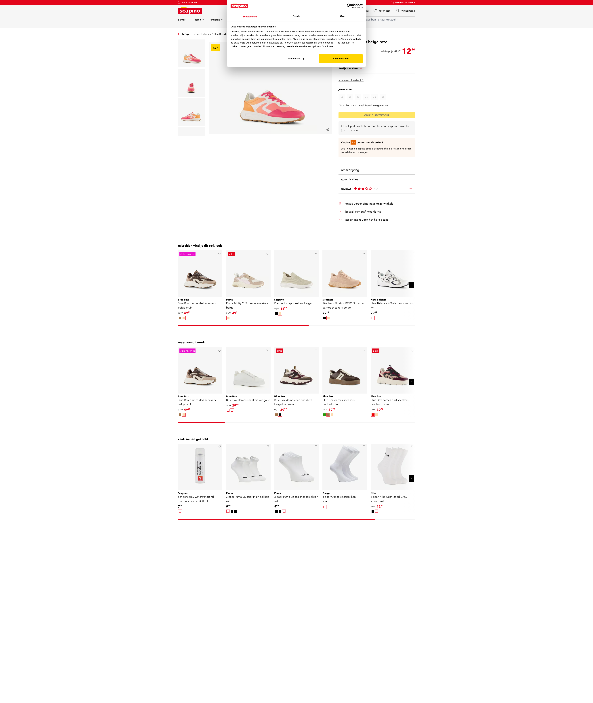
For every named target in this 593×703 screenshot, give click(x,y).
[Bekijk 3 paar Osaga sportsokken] (344, 466)
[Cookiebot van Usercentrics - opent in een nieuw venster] (349, 6)
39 (358, 97)
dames (181, 19)
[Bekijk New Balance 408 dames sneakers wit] (393, 272)
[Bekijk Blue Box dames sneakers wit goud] (248, 369)
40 (366, 97)
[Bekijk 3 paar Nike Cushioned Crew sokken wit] (393, 466)
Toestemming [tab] (250, 16)
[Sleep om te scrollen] (243, 325)
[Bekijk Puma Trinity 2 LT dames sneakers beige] (248, 272)
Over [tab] (342, 16)
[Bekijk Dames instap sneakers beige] (296, 272)
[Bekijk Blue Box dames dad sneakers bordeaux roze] (393, 369)
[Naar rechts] (411, 285)
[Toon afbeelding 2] (191, 83)
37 (341, 97)
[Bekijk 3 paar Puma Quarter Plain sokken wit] (248, 466)
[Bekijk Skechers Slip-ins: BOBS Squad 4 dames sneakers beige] (344, 272)
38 (350, 97)
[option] (180, 318)
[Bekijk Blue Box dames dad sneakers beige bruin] (200, 272)
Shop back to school (405, 2)
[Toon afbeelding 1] (191, 53)
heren (197, 19)
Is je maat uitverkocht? (351, 80)
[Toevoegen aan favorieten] (219, 254)
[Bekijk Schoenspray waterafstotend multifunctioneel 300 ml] (200, 466)
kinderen (215, 19)
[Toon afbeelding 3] (191, 112)
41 (374, 97)
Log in (344, 148)
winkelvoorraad (366, 126)
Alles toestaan (340, 58)
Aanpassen (294, 58)
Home (196, 33)
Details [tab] (296, 16)
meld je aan (393, 148)
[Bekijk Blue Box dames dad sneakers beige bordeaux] (296, 369)
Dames (207, 33)
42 (382, 97)
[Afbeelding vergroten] (328, 129)
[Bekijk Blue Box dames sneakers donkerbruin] (344, 369)
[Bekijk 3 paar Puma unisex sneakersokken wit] (296, 466)
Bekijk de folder (189, 2)
